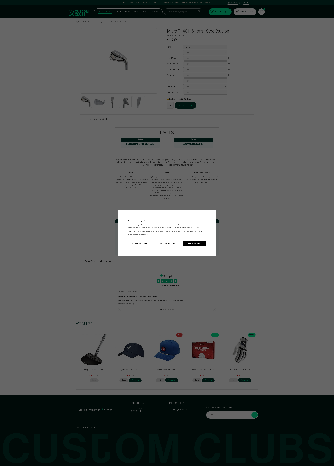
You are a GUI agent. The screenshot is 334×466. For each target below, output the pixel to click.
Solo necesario (167, 243)
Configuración (139, 243)
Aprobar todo (194, 243)
